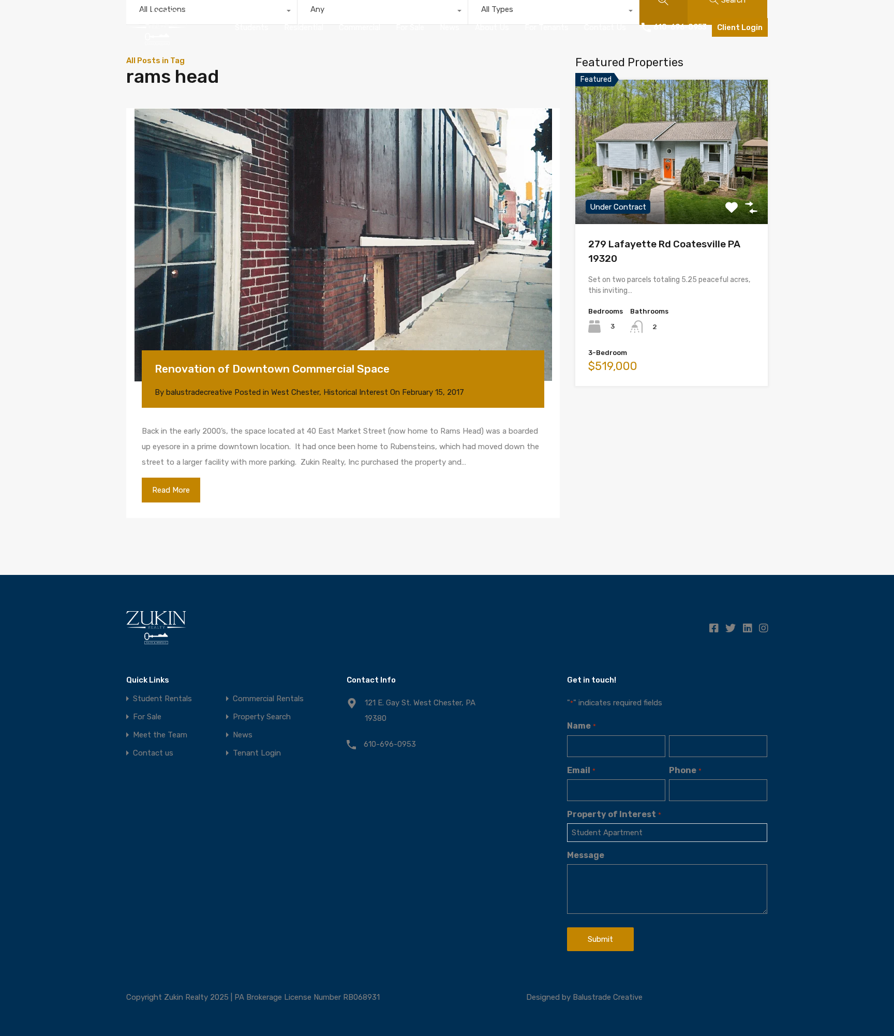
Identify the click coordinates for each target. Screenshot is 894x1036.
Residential (303, 27)
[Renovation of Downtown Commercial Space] (343, 244)
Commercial (359, 27)
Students (252, 27)
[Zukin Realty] (157, 40)
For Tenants (547, 27)
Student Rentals (162, 699)
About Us (492, 27)
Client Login (740, 27)
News (449, 27)
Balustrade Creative (608, 997)
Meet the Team (160, 735)
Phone (685, 770)
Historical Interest (355, 392)
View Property (671, 195)
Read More (171, 490)
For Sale (410, 27)
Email (581, 770)
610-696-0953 (680, 27)
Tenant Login (257, 753)
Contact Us (605, 27)
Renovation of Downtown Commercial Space (272, 368)
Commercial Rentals (268, 699)
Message (585, 855)
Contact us (153, 753)
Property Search (262, 717)
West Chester (295, 392)
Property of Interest (614, 814)
